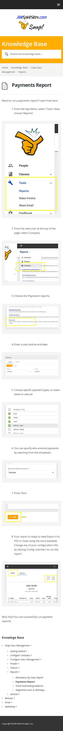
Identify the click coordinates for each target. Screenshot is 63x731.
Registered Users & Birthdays (30, 690)
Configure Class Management (25, 659)
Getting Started (17, 651)
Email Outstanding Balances (29, 685)
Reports (22, 71)
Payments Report (25, 681)
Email (7, 702)
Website (9, 698)
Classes (14, 667)
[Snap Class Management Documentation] (31, 23)
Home (5, 67)
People (13, 663)
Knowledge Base (19, 67)
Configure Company (20, 655)
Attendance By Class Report (29, 677)
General (14, 694)
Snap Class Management (17, 645)
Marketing (10, 706)
